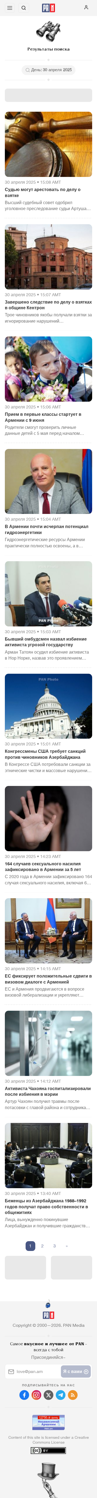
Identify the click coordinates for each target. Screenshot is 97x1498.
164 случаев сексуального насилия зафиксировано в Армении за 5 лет (43, 866)
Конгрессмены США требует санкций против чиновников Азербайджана (45, 754)
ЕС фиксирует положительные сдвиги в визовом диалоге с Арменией (48, 979)
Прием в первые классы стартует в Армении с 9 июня (43, 417)
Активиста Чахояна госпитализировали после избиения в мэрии (48, 1091)
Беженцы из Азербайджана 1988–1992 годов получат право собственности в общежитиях (46, 1206)
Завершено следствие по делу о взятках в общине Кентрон (48, 305)
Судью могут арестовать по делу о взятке (43, 192)
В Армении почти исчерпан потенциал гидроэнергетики (46, 529)
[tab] (37, 1465)
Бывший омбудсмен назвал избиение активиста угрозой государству (46, 642)
